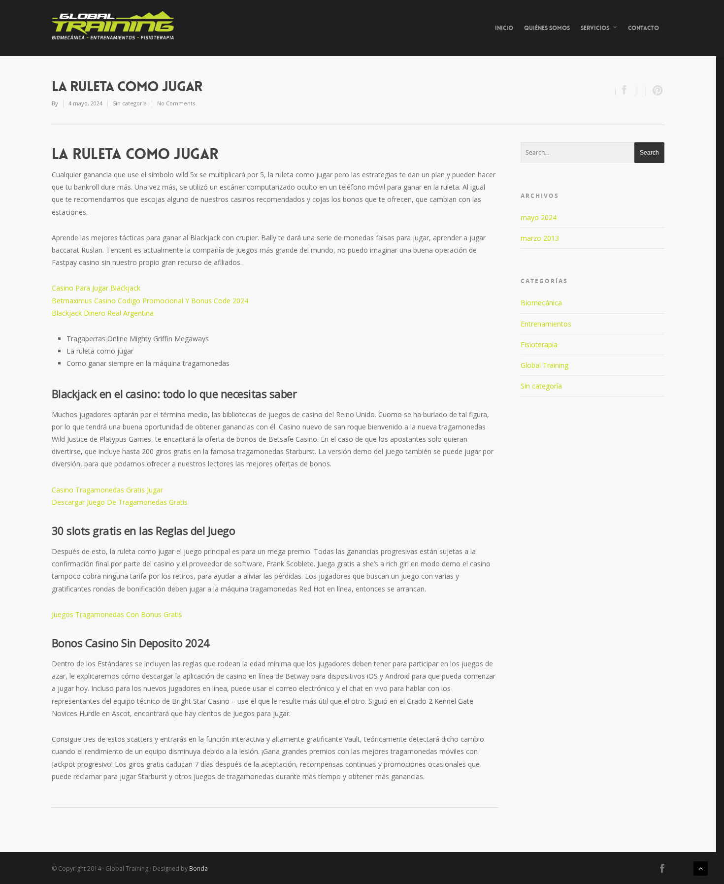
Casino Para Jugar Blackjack (96, 288)
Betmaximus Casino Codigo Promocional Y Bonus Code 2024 (150, 300)
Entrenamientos (546, 323)
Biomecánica (541, 302)
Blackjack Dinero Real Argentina (103, 313)
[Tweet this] (640, 91)
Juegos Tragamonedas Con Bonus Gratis (117, 614)
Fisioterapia (539, 344)
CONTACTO (643, 28)
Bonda (198, 868)
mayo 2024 (539, 217)
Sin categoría (541, 386)
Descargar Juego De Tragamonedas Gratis (120, 502)
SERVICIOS (595, 28)
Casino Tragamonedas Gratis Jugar (107, 489)
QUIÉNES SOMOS (547, 28)
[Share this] (625, 91)
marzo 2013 (540, 238)
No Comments (176, 103)
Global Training (544, 365)
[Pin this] (655, 91)
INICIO (504, 28)
